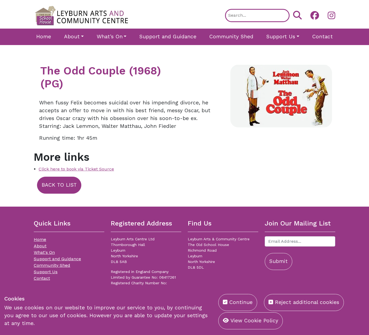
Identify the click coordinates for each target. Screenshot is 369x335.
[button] (312, 15)
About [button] (72, 36)
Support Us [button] (280, 36)
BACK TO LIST (59, 185)
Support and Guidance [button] (167, 36)
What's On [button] (110, 36)
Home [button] (43, 36)
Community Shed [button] (231, 36)
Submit (278, 261)
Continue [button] (240, 302)
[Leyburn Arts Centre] (82, 15)
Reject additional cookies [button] (306, 302)
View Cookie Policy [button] (253, 320)
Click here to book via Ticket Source (76, 169)
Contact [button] (322, 36)
